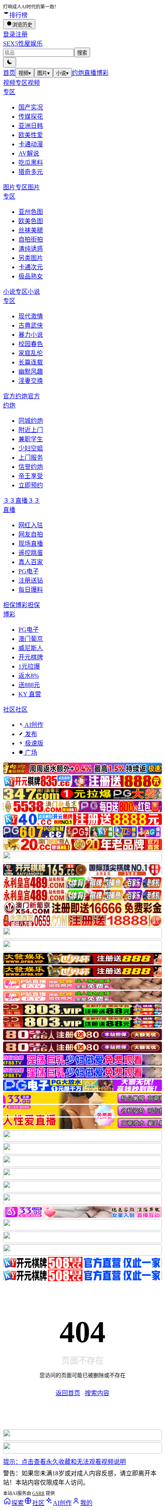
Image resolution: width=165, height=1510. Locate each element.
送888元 (29, 685)
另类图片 (30, 258)
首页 (9, 73)
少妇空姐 (30, 448)
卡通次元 (30, 267)
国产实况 (30, 107)
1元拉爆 (29, 666)
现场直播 (30, 543)
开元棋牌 (30, 657)
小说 (62, 73)
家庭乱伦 (30, 353)
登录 (9, 34)
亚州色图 (30, 212)
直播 (90, 73)
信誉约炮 (30, 467)
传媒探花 (30, 116)
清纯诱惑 (30, 248)
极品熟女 (30, 276)
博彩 (102, 73)
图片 (43, 73)
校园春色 (30, 344)
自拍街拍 (30, 239)
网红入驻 (30, 525)
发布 (30, 734)
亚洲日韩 (30, 126)
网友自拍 (30, 534)
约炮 (78, 73)
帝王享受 (30, 476)
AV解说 (28, 153)
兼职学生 (30, 439)
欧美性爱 (30, 135)
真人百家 (30, 562)
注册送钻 (30, 580)
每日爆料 (30, 589)
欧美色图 (30, 221)
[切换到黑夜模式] (9, 62)
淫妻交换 (30, 381)
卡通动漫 (30, 144)
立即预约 (30, 485)
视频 (24, 73)
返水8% (28, 675)
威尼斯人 (30, 648)
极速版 (33, 743)
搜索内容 (97, 1393)
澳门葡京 (30, 639)
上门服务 (30, 457)
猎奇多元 (30, 172)
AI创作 (33, 725)
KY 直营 (29, 694)
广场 (30, 752)
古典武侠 (30, 325)
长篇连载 (30, 362)
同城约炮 (30, 420)
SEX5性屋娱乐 (23, 43)
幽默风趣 (30, 371)
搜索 (82, 53)
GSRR (38, 1493)
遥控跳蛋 (30, 553)
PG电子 (28, 571)
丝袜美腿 (30, 230)
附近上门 (30, 430)
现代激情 (30, 316)
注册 (21, 34)
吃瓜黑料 (30, 162)
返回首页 (68, 1393)
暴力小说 (30, 334)
